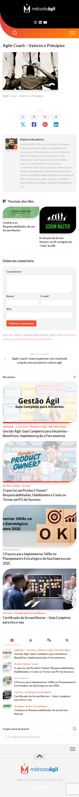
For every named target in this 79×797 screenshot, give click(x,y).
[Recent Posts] (12, 640)
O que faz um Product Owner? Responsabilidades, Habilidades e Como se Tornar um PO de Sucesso (34, 495)
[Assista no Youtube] (45, 22)
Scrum (26, 485)
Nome (10, 296)
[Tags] (67, 640)
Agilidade (8, 426)
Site (8, 308)
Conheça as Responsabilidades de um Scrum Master (19, 226)
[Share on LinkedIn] (56, 120)
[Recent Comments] (49, 640)
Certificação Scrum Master (30, 613)
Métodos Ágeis (58, 426)
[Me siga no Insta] (35, 22)
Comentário (14, 271)
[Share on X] (22, 120)
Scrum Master (40, 706)
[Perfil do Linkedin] (40, 22)
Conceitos (22, 426)
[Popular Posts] (30, 640)
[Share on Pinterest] (45, 120)
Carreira (7, 613)
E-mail (45, 296)
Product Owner (12, 485)
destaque (19, 706)
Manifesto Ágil (38, 426)
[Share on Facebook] (34, 120)
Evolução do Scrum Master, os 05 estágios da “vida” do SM (56, 241)
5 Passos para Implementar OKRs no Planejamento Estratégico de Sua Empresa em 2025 (37, 558)
